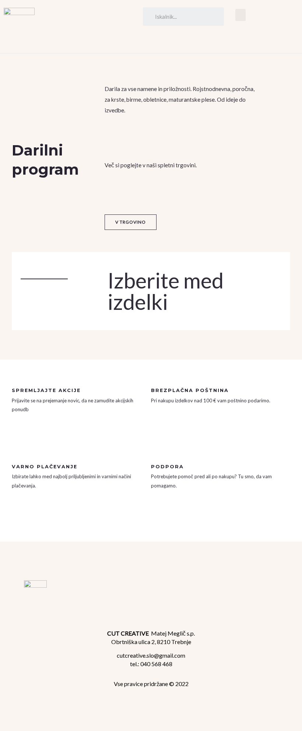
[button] (240, 15)
